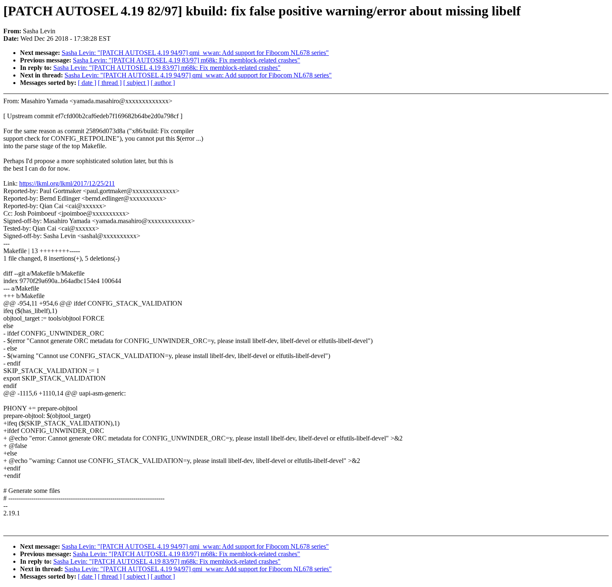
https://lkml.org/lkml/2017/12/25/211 (67, 183)
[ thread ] (110, 82)
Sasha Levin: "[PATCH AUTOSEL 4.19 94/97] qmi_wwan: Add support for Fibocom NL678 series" (195, 52)
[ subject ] (136, 82)
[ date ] (87, 82)
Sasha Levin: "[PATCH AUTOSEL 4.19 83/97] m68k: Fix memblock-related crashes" (186, 60)
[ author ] (163, 82)
